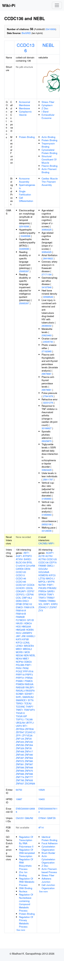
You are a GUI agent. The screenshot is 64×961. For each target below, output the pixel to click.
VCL (40, 604)
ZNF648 (29, 767)
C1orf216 (20, 565)
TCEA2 (27, 703)
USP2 (19, 725)
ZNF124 (20, 738)
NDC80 (19, 655)
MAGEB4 (29, 645)
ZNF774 (20, 777)
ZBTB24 (20, 729)
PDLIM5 (20, 665)
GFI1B (30, 620)
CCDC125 (52, 559)
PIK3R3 (42, 588)
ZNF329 (20, 748)
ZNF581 (20, 764)
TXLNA (29, 719)
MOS (27, 652)
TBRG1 (19, 703)
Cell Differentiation (26, 199)
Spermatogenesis (27, 186)
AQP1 (19, 556)
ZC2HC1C (30, 732)
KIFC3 (19, 642)
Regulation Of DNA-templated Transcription (27, 853)
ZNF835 (29, 780)
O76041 (42, 818)
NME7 (26, 658)
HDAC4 (28, 623)
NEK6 (19, 658)
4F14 (41, 827)
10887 (19, 799)
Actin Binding (48, 137)
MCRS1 (20, 652)
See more (21, 929)
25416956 (50, 29)
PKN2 (26, 668)
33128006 (47, 530)
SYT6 (30, 700)
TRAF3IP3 (29, 709)
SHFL (19, 697)
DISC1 (25, 601)
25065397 (24, 271)
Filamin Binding (49, 165)
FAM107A (29, 607)
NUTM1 (42, 584)
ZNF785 (20, 780)
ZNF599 (20, 767)
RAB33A (29, 684)
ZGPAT (53, 607)
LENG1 (19, 645)
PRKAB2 (51, 588)
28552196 (47, 524)
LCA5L (26, 642)
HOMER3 (43, 575)
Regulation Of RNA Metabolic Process (26, 882)
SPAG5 (42, 594)
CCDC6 (30, 584)
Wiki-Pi (8, 5)
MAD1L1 (50, 578)
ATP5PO (27, 556)
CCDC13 (20, 575)
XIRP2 (54, 604)
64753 (19, 789)
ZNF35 (28, 748)
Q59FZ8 (51, 818)
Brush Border (48, 853)
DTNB (19, 604)
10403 (41, 799)
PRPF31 (20, 677)
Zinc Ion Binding (23, 873)
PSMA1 (20, 681)
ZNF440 (20, 754)
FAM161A (21, 610)
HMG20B (20, 629)
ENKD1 (19, 607)
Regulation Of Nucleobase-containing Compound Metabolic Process (26, 902)
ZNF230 (29, 741)
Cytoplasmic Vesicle (25, 113)
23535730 (48, 341)
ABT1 (26, 552)
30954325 (47, 229)
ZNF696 (29, 774)
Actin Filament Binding (49, 170)
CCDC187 (21, 584)
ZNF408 (20, 751)
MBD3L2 (27, 649)
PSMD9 (20, 684)
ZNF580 (29, 761)
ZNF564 (29, 758)
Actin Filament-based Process (49, 870)
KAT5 (19, 639)
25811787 (48, 479)
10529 (41, 789)
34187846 (47, 287)
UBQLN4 (20, 722)
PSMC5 (29, 681)
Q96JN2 (29, 818)
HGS (18, 626)
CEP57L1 (21, 594)
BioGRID (26, 33)
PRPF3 (29, 674)
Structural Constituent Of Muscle (49, 159)
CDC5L (29, 588)
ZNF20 (28, 738)
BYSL (29, 562)
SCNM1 (20, 693)
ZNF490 (29, 754)
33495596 (25, 236)
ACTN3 (42, 559)
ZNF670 (29, 770)
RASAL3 (20, 690)
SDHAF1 (29, 693)
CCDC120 (21, 572)
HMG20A (26, 626)
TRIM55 (42, 601)
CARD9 (19, 568)
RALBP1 (29, 687)
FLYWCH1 (21, 620)
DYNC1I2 (27, 604)
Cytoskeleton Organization (48, 848)
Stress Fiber (48, 102)
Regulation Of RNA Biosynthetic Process (26, 864)
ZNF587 (29, 764)
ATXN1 (19, 559)
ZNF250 (20, 745)
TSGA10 (20, 713)
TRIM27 (50, 597)
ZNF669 (20, 770)
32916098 (24, 226)
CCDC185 (21, 581)
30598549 (48, 296)
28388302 (47, 325)
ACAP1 (50, 552)
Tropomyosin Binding (48, 145)
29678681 (47, 373)
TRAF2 (42, 597)
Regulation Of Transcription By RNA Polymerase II (26, 841)
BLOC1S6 (21, 562)
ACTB (41, 556)
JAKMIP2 (27, 633)
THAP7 (29, 706)
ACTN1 (49, 556)
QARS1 (51, 591)
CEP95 (30, 594)
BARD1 (27, 559)
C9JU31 (20, 818)
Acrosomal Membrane (24, 103)
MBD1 (19, 649)
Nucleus (23, 891)
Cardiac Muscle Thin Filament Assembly (50, 182)
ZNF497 (20, 758)
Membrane (24, 108)
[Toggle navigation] (57, 5)
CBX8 (27, 568)
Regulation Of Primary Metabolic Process (26, 921)
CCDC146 (21, 578)
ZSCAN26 (30, 783)
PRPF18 (20, 674)
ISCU (18, 633)
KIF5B (25, 639)
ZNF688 (20, 774)
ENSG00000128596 (25, 810)
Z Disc (45, 108)
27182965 (47, 351)
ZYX (40, 610)
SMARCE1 (21, 700)
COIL (18, 597)
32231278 (48, 402)
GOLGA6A (43, 572)
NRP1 (51, 543)
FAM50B (20, 617)
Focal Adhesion (50, 843)
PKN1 (19, 668)
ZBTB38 (29, 729)
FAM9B (42, 565)
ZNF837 (20, 783)
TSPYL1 (20, 719)
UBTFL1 (30, 722)
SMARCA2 (28, 697)
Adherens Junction (46, 880)
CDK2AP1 (21, 591)
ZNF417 (29, 751)
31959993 (47, 498)
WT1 (25, 725)
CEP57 (30, 591)
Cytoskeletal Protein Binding (49, 151)
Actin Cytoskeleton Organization (48, 859)
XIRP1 (46, 604)
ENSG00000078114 (47, 810)
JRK (23, 636)
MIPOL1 (42, 581)
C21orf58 (30, 565)
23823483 (47, 335)
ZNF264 (29, 745)
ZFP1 (19, 735)
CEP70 (53, 562)
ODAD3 (28, 661)
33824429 (47, 470)
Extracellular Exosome (48, 116)
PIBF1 (28, 665)
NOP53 (19, 661)
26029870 (47, 441)
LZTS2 (41, 578)
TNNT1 (19, 709)
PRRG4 (42, 591)
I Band (45, 111)
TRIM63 (51, 601)
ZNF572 (20, 761)
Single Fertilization (25, 193)
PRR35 (29, 677)
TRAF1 (50, 594)
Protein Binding (27, 137)
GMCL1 (51, 565)
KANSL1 (30, 636)
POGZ (19, 671)
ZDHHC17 (43, 607)
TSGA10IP (21, 716)
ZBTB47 (20, 732)
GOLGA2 (43, 568)
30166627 (47, 428)
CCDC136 (25, 47)
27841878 (48, 396)
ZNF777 (29, 777)
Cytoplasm (47, 105)
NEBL (48, 45)
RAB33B (20, 687)
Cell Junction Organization (48, 886)
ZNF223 (20, 741)
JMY (18, 636)
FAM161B (21, 613)
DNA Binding (25, 888)
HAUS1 (19, 623)
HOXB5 (30, 629)
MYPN (51, 581)
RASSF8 (29, 690)
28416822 (48, 258)
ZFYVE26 (27, 735)
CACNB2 (43, 543)
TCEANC (20, 706)
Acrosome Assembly (24, 180)
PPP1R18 (28, 671)
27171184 (47, 274)
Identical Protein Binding (49, 838)
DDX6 (19, 601)
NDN (26, 655)
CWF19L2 (27, 597)
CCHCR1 (20, 588)
